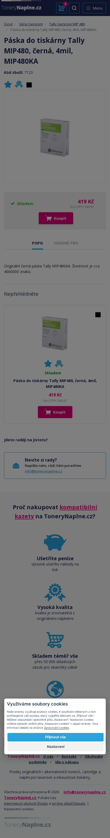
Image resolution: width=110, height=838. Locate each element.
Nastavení (55, 746)
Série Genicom (31, 24)
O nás (48, 756)
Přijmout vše (55, 737)
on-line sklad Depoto (68, 803)
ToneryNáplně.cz (20, 797)
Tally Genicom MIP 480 (67, 24)
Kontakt (69, 756)
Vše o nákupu (67, 762)
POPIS (37, 243)
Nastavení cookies (19, 809)
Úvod (8, 24)
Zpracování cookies (56, 727)
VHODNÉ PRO (66, 243)
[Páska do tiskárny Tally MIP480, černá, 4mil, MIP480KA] (55, 137)
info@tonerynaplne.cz (43, 471)
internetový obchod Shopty (26, 803)
